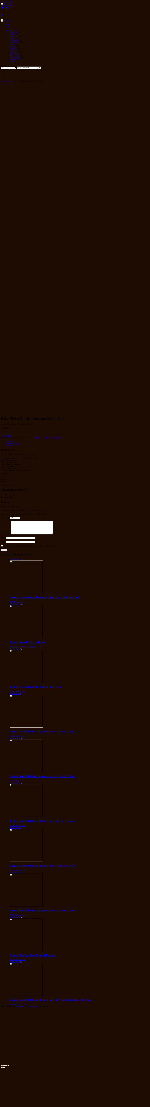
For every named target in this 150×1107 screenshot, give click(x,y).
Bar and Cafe (14, 36)
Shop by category (11, 30)
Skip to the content (7, 2)
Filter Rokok (14, 42)
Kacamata (13, 50)
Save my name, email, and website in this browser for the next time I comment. (31, 546)
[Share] (4, 1065)
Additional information (13, 443)
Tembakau (13, 60)
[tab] (77, 441)
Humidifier (13, 48)
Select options (31, 647)
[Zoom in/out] (8, 1065)
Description (9, 441)
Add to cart (21, 602)
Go (39, 67)
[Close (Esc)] (2, 1065)
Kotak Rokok (14, 54)
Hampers (13, 46)
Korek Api (13, 52)
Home (7, 24)
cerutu (46, 437)
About (7, 26)
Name (3, 538)
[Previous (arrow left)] (2, 1067)
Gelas (12, 44)
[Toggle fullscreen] (6, 1065)
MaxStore (33, 1006)
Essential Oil (14, 40)
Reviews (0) (9, 445)
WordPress (19, 1006)
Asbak (12, 34)
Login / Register (6, 6)
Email (3, 542)
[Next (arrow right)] (4, 1067)
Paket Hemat (14, 56)
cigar (50, 437)
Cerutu (12, 38)
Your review (6, 534)
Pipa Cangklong (15, 58)
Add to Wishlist (15, 559)
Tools (12, 62)
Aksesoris (13, 32)
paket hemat (57, 437)
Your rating (5, 518)
